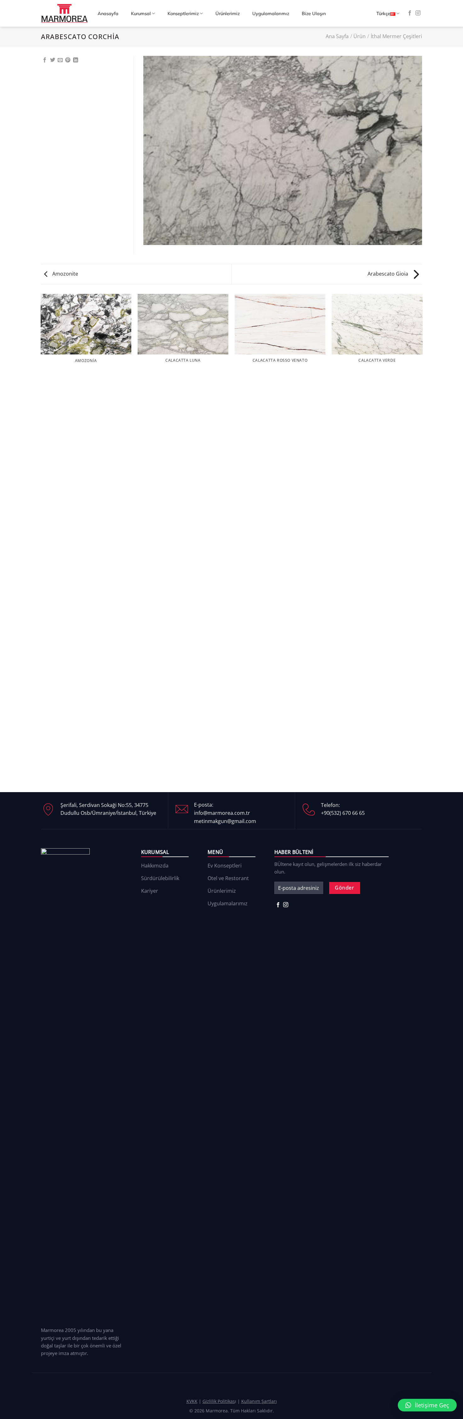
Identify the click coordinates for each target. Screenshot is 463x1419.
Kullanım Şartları (259, 1401)
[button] (427, 1405)
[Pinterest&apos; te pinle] (67, 60)
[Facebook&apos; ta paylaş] (44, 60)
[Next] (422, 542)
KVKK (191, 1401)
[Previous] (41, 542)
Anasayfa (108, 13)
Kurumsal (141, 13)
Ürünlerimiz (227, 13)
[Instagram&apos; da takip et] (417, 13)
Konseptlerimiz (183, 13)
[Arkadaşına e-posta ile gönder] (60, 60)
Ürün (359, 36)
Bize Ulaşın (314, 13)
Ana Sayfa (337, 36)
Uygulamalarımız (270, 13)
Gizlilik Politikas (219, 1401)
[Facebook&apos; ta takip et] (409, 13)
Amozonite (64, 273)
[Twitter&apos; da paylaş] (52, 60)
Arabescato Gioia (388, 273)
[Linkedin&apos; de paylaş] (75, 60)
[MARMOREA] (64, 13)
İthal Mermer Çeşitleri (396, 36)
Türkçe (383, 13)
